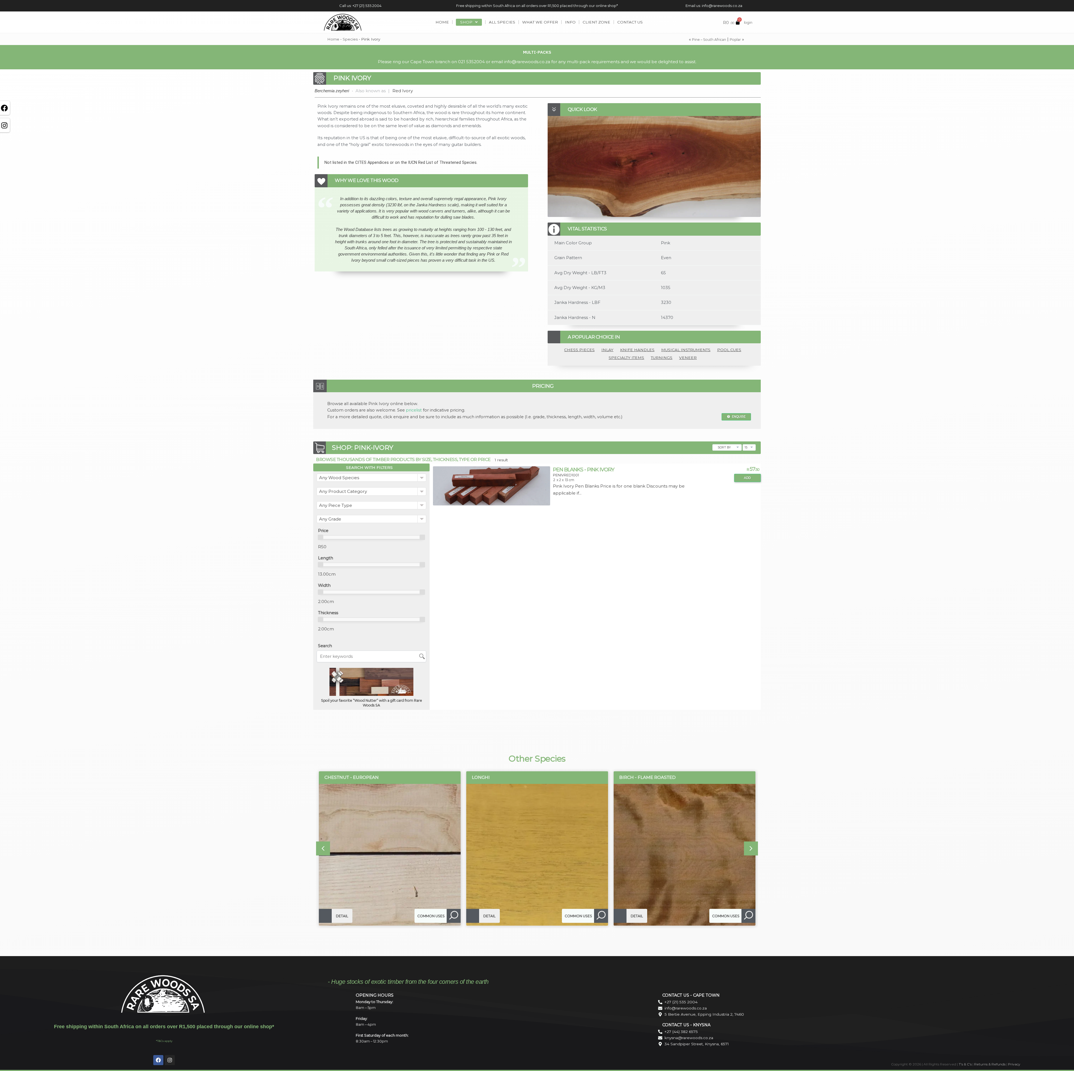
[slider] (320, 537)
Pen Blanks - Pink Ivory (583, 469)
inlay (607, 349)
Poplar (735, 39)
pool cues (729, 349)
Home (333, 39)
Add (747, 478)
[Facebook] (158, 1060)
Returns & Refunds (989, 1064)
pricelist (414, 410)
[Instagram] (170, 1060)
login (748, 22)
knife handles (637, 349)
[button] (323, 848)
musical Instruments (685, 349)
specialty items (626, 357)
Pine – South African (709, 39)
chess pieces (579, 349)
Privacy (1014, 1064)
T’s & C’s (965, 1064)
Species (350, 39)
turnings (661, 357)
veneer (688, 357)
